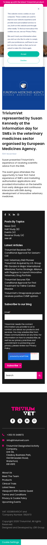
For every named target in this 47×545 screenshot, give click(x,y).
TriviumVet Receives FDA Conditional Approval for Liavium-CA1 (23, 252)
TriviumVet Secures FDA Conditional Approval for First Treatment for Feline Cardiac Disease (20, 284)
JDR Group (38, 527)
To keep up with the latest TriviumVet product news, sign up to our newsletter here (23, 3)
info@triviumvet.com (18, 440)
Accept (23, 54)
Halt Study (12, 229)
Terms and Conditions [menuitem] (14, 494)
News (10, 226)
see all (8, 238)
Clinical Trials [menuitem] (9, 483)
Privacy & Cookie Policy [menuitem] (14, 498)
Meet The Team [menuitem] (10, 476)
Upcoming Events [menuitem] (11, 501)
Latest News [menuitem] (8, 487)
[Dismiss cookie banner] (38, 9)
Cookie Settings (10, 542)
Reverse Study (14, 235)
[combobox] (21, 375)
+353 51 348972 (15, 434)
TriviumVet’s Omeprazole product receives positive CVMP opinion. (23, 295)
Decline (23, 60)
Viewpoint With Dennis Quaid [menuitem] (17, 490)
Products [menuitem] (7, 479)
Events (10, 232)
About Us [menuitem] (7, 472)
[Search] (39, 375)
